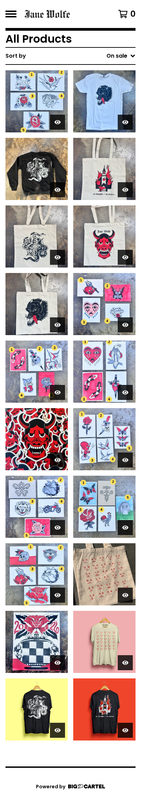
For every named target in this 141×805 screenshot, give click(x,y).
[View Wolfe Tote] (36, 304)
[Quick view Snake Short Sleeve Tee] (57, 730)
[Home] (61, 14)
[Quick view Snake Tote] (57, 257)
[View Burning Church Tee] (104, 709)
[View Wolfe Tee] (104, 101)
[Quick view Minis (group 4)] (125, 460)
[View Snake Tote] (36, 236)
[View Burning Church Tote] (104, 169)
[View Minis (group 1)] (36, 574)
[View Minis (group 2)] (104, 507)
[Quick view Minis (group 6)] (125, 392)
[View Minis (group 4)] (104, 439)
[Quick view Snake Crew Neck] (57, 189)
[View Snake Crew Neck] (36, 169)
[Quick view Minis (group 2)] (125, 527)
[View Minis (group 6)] (104, 371)
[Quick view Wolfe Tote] (57, 324)
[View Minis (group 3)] (36, 507)
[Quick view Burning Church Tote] (125, 189)
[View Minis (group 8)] (104, 304)
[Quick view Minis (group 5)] (57, 122)
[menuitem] (70, 56)
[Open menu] (10, 14)
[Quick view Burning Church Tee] (125, 730)
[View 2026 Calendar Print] (36, 642)
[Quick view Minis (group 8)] (125, 324)
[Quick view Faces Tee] (125, 662)
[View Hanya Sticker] (36, 439)
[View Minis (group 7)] (36, 371)
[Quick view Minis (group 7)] (57, 392)
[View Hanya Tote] (104, 236)
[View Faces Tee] (104, 642)
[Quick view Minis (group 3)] (57, 527)
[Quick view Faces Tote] (125, 595)
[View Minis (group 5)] (36, 101)
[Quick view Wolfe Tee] (125, 122)
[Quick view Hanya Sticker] (57, 460)
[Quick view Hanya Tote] (125, 257)
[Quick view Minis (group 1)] (57, 595)
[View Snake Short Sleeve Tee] (36, 709)
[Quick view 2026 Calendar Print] (57, 662)
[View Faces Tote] (104, 574)
